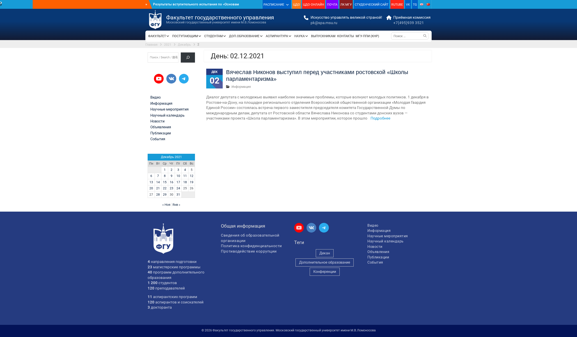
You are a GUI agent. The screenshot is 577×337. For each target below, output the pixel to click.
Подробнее (380, 118)
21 (158, 188)
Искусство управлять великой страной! (346, 17)
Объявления (160, 127)
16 (171, 182)
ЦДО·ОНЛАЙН (313, 4)
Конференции (324, 271)
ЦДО (296, 4)
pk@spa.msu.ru (324, 22)
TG (415, 4)
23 (171, 188)
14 (158, 182)
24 (178, 188)
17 (178, 182)
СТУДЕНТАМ (213, 36)
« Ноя (166, 204)
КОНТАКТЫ (345, 36)
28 (158, 194)
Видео (155, 97)
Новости (157, 121)
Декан (324, 253)
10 (178, 176)
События (157, 139)
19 (191, 182)
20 (151, 188)
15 (165, 182)
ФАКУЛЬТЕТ (157, 36)
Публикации (160, 133)
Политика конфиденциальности (251, 246)
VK (408, 4)
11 (185, 176)
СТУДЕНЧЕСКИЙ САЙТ (371, 4)
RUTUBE (397, 4)
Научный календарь (167, 115)
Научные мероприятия (169, 109)
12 (191, 176)
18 (185, 182)
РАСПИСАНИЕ (273, 4)
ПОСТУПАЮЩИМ (185, 36)
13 (151, 182)
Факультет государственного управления (220, 17)
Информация (241, 86)
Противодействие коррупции (249, 251)
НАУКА (299, 36)
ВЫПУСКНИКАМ (323, 36)
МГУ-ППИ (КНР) (367, 36)
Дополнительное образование (324, 262)
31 (178, 194)
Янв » (176, 204)
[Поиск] (188, 57)
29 (165, 194)
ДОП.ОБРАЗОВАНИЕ (244, 36)
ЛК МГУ (346, 4)
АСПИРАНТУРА (277, 36)
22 (165, 188)
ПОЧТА (332, 4)
